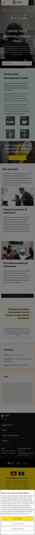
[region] (17, 512)
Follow (26, 15)
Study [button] (4, 430)
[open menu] (4, 2)
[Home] (17, 3)
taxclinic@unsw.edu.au (16, 355)
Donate (16, 158)
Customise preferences (17, 528)
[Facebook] (15, 18)
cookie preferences (13, 333)
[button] (17, 63)
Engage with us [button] (8, 425)
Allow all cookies (17, 518)
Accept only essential (17, 523)
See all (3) (17, 296)
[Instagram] (18, 18)
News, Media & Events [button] (10, 435)
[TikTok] (22, 18)
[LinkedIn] (12, 18)
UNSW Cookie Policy (22, 514)
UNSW (4, 9)
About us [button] (5, 441)
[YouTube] (25, 18)
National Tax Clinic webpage (12, 185)
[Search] (31, 2)
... (12, 9)
